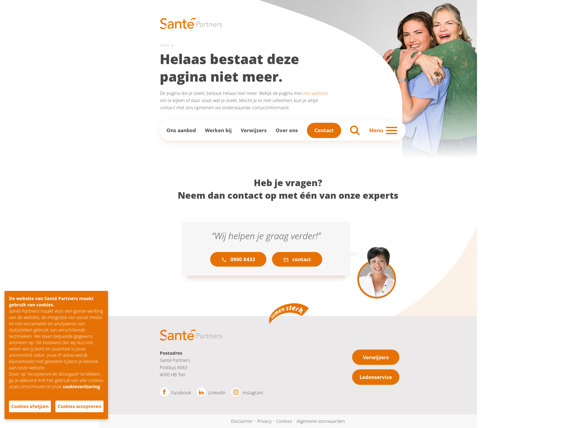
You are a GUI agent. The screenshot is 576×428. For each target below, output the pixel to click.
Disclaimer (242, 421)
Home (164, 45)
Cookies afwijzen (30, 406)
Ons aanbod (181, 130)
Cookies (284, 421)
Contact (324, 130)
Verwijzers (254, 130)
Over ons (287, 130)
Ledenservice (376, 377)
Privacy (264, 421)
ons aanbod (315, 93)
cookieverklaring (81, 386)
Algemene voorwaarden (321, 421)
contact (301, 259)
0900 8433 (242, 259)
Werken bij (218, 130)
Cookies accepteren (79, 406)
